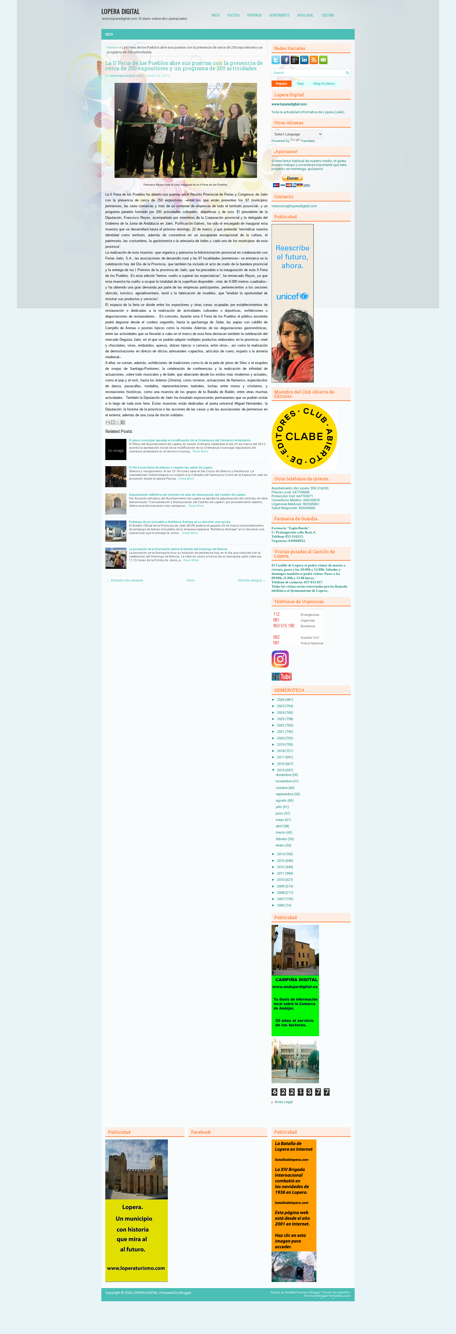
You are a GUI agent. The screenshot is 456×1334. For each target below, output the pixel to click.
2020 (281, 738)
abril (279, 826)
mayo (280, 820)
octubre (282, 788)
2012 (281, 867)
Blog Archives (324, 84)
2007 (281, 899)
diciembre (284, 775)
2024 (281, 713)
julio (279, 807)
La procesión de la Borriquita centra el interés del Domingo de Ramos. (178, 549)
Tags (300, 84)
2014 (281, 854)
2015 (281, 770)
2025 (281, 706)
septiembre (285, 794)
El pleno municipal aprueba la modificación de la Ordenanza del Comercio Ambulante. (190, 440)
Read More (200, 451)
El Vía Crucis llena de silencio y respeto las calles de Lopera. (171, 467)
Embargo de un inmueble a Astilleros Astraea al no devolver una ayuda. (180, 522)
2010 (281, 880)
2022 (281, 725)
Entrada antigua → (252, 580)
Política (233, 15)
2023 (281, 719)
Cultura (328, 15)
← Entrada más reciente (125, 580)
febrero (282, 839)
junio (280, 813)
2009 (281, 886)
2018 (281, 751)
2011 (281, 873)
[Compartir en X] (117, 422)
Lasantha (343, 1292)
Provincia (254, 15)
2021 (281, 732)
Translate (308, 141)
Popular (281, 84)
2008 (281, 893)
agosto (282, 800)
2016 (281, 764)
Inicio (216, 15)
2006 (281, 905)
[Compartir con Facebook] (122, 422)
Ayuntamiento (279, 15)
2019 (281, 744)
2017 (281, 757)
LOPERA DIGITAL (120, 11)
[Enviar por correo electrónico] (107, 422)
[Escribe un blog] (112, 422)
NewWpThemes (296, 1292)
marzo (281, 832)
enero (280, 845)
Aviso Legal (284, 1102)
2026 (281, 700)
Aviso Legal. (305, 15)
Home (111, 47)
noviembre (284, 781)
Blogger (185, 1293)
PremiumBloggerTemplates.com (327, 1296)
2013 (281, 861)
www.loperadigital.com (126, 76)
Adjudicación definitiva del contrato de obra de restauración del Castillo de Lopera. (187, 494)
